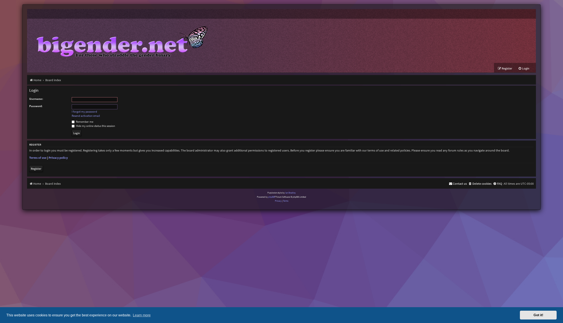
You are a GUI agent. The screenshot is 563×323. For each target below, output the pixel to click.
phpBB (271, 196)
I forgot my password (84, 111)
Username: (36, 99)
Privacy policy (58, 158)
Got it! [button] (538, 315)
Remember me (84, 122)
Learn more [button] (142, 315)
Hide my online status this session (95, 126)
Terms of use (37, 158)
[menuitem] (523, 68)
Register (36, 169)
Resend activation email (86, 116)
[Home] (118, 41)
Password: (35, 106)
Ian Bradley (290, 192)
